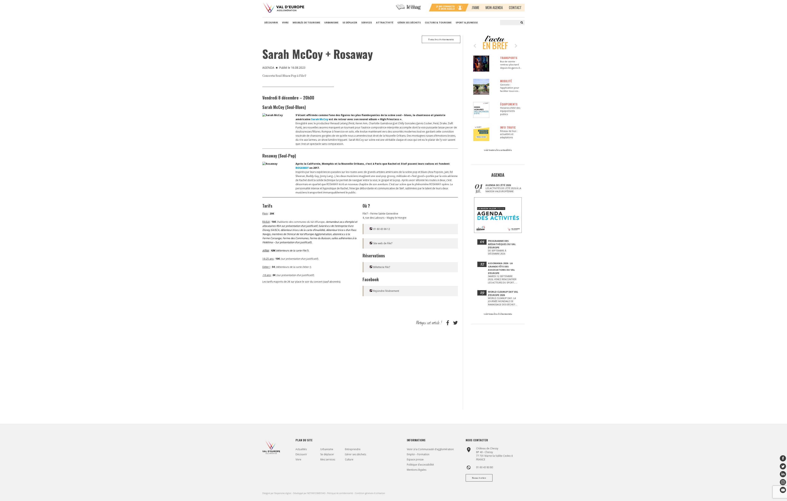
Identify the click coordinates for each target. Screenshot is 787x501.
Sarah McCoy (319, 119)
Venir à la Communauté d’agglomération (430, 449)
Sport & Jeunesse (467, 22)
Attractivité (384, 22)
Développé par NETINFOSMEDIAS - (310, 493)
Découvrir (271, 22)
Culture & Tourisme (438, 22)
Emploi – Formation (418, 454)
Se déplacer (349, 22)
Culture (349, 459)
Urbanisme (331, 22)
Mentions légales (416, 469)
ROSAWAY (302, 168)
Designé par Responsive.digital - (277, 493)
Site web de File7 (382, 243)
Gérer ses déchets (409, 22)
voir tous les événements (498, 314)
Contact (515, 7)
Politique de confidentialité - (341, 493)
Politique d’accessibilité (420, 464)
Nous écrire (479, 478)
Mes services (327, 459)
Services (366, 22)
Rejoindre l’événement (386, 291)
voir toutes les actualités (498, 150)
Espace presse (415, 459)
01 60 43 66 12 (381, 229)
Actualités (301, 449)
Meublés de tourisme (306, 22)
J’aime (475, 7)
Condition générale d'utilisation (370, 493)
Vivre (285, 22)
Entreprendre (353, 449)
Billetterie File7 (381, 267)
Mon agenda (494, 7)
